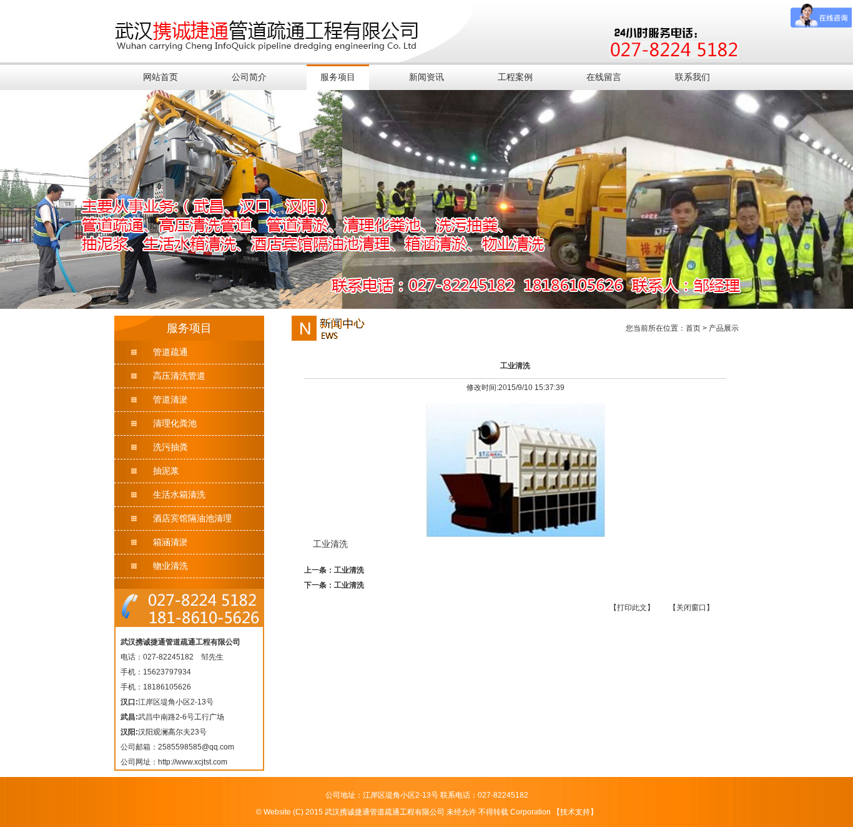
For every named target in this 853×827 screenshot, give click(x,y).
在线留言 (603, 77)
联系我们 (692, 77)
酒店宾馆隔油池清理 (192, 518)
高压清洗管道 (179, 376)
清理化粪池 (175, 423)
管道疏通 (170, 352)
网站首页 (160, 77)
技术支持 (575, 812)
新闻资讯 (426, 77)
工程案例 (515, 77)
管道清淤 (170, 399)
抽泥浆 (166, 471)
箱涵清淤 (170, 542)
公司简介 (249, 77)
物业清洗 (170, 566)
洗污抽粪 (170, 447)
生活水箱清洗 (179, 494)
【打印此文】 (631, 607)
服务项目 (337, 77)
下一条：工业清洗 (334, 585)
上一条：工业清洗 (334, 570)
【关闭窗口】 (691, 607)
